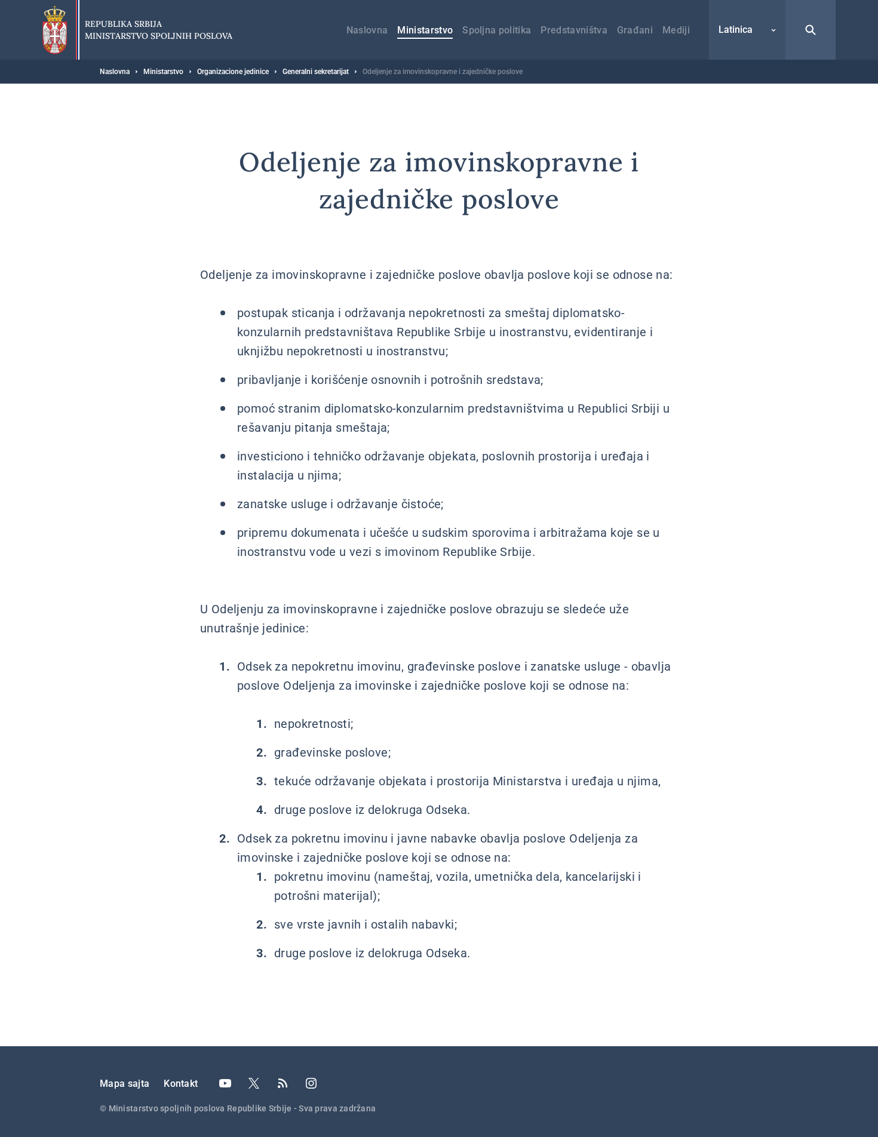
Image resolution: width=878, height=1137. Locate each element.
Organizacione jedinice (233, 71)
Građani (635, 30)
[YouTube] (225, 1083)
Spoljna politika (496, 30)
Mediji (676, 30)
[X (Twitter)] (254, 1083)
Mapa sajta (124, 1083)
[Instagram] (311, 1083)
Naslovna (367, 30)
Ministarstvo (425, 30)
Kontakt (181, 1083)
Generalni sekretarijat (316, 71)
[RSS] (282, 1083)
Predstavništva (574, 30)
